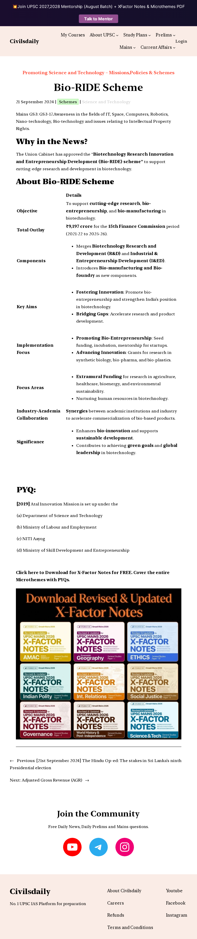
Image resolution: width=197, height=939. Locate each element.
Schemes (68, 101)
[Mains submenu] (134, 47)
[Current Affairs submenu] (174, 47)
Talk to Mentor (98, 18)
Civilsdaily (24, 41)
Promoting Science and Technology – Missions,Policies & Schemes (99, 72)
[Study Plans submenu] (149, 35)
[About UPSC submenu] (117, 35)
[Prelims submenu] (174, 35)
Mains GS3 (26, 114)
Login (181, 41)
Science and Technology (106, 101)
